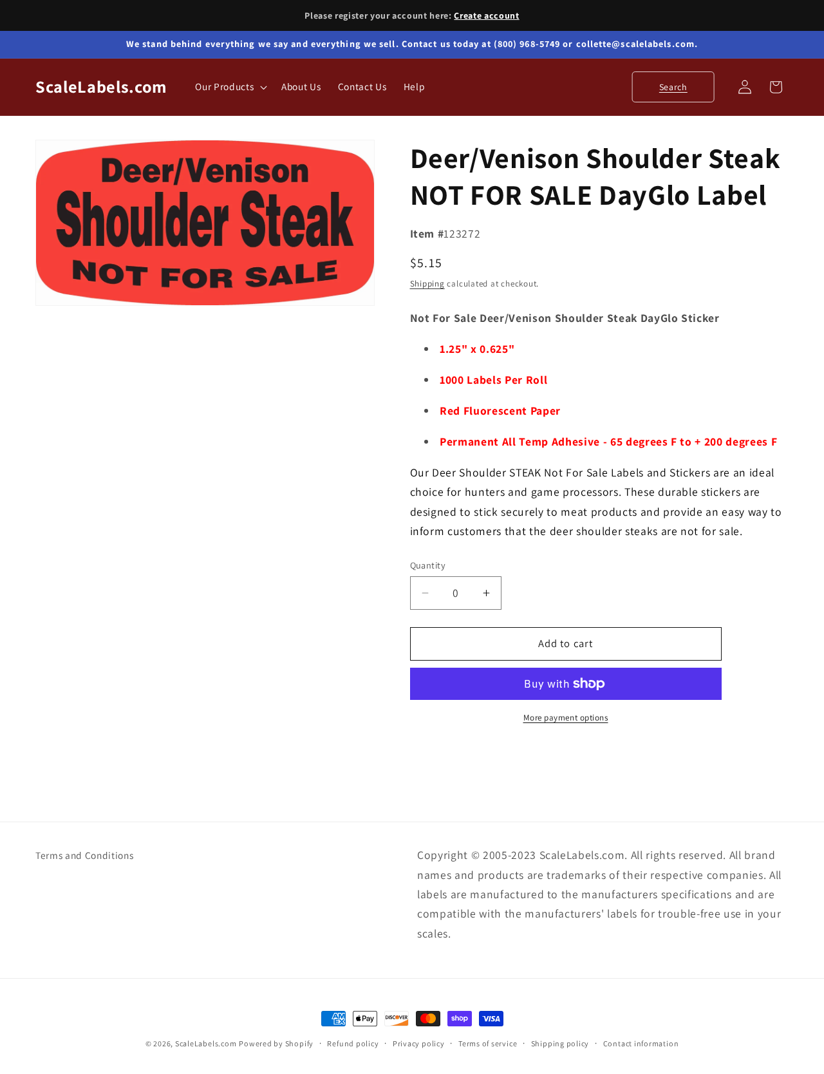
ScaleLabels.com (206, 1043)
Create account (486, 15)
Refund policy (353, 1043)
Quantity (428, 565)
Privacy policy (419, 1043)
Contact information (641, 1043)
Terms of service (487, 1043)
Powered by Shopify (276, 1043)
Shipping (427, 283)
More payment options (565, 717)
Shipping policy (560, 1043)
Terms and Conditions (84, 855)
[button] (230, 87)
